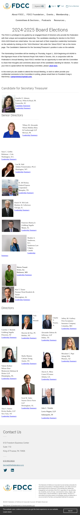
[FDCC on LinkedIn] (12, 470)
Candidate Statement (23, 106)
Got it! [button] (70, 511)
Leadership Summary (23, 108)
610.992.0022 (9, 461)
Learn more (7, 512)
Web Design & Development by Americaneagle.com (19, 505)
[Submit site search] (42, 6)
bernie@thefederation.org (13, 465)
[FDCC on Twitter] (5, 470)
